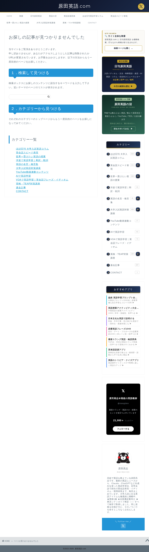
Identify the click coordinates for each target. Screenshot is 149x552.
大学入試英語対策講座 (46, 23)
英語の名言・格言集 (27, 164)
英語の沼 (53, 16)
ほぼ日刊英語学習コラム (93, 16)
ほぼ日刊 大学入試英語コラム (32, 149)
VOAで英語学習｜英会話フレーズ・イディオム (42, 179)
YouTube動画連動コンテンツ (32, 172)
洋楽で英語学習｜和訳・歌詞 (32, 160)
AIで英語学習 (23, 176)
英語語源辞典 (69, 16)
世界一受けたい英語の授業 (18, 23)
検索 (21, 16)
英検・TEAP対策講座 (72, 23)
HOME (9, 16)
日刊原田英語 (36, 16)
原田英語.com (74, 6)
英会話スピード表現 (119, 16)
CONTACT (92, 23)
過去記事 (21, 187)
